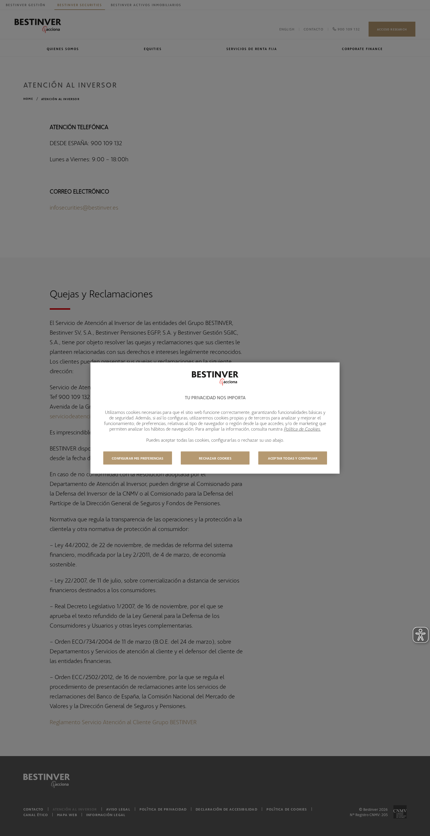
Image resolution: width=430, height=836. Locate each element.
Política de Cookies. (302, 429)
